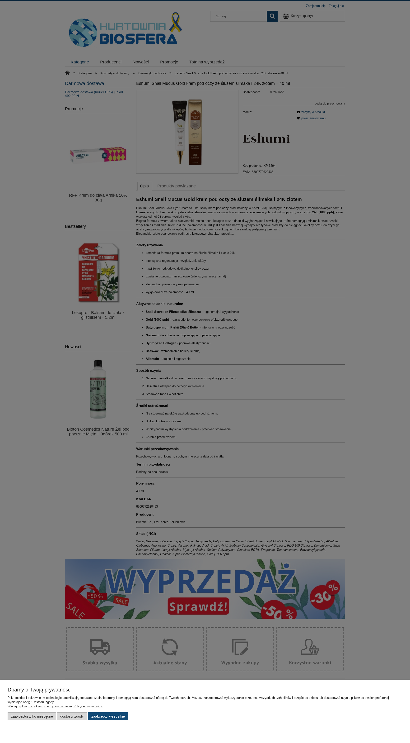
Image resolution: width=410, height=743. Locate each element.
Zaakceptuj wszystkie (108, 716)
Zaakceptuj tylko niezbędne (32, 716)
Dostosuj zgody (72, 716)
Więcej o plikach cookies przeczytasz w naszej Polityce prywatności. (55, 706)
